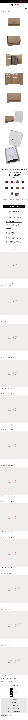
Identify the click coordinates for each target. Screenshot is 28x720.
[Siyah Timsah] (6, 188)
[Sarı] (11, 194)
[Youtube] (14, 695)
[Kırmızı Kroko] (11, 182)
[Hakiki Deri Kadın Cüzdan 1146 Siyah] (14, 301)
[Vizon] (16, 188)
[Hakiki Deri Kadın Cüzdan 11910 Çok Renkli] (14, 517)
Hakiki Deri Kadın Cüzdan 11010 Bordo (7, 642)
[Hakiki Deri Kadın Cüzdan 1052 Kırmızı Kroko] (14, 661)
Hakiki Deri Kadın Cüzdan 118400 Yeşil (7, 462)
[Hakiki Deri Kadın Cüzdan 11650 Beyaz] (14, 373)
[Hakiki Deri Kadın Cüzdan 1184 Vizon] (14, 409)
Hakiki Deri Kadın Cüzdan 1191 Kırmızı (7, 498)
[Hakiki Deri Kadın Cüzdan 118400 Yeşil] (14, 445)
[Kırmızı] (22, 188)
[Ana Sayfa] (14, 4)
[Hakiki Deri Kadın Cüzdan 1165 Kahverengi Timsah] (14, 337)
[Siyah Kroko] (11, 188)
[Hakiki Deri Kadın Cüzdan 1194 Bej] (14, 553)
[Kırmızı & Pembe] (16, 194)
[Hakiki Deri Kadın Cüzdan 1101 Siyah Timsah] (14, 589)
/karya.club (15, 689)
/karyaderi (15, 692)
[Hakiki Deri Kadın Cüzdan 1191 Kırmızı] (14, 481)
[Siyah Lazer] (22, 182)
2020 (25, 718)
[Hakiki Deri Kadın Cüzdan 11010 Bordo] (14, 625)
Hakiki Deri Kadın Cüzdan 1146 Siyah (7, 319)
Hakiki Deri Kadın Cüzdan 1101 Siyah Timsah (8, 606)
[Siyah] (6, 182)
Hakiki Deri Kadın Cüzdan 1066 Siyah (7, 283)
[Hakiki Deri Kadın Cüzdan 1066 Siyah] (14, 265)
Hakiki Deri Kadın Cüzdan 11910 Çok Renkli (8, 534)
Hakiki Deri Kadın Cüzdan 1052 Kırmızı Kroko (8, 678)
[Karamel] (16, 182)
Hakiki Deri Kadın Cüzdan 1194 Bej (7, 570)
